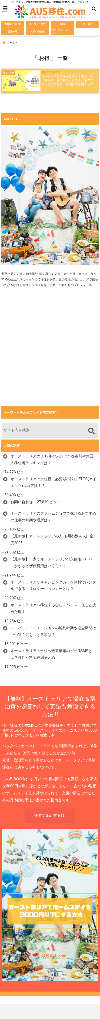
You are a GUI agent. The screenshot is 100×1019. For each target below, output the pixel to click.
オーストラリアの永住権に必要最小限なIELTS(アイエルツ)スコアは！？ (53, 482)
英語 (62, 24)
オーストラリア (37, 24)
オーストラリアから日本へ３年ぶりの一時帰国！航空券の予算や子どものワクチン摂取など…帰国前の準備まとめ (67, 80)
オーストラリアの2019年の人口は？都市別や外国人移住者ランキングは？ (51, 459)
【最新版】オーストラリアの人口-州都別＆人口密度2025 (51, 539)
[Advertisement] (50, 355)
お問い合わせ (37, 31)
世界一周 (12, 31)
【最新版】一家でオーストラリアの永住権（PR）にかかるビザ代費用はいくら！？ (52, 562)
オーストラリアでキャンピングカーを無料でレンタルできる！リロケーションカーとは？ (53, 585)
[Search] (91, 431)
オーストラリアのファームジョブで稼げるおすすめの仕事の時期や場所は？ (53, 516)
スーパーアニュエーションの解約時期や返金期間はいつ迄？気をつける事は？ (53, 631)
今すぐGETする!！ (50, 815)
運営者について (12, 24)
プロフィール (83, 285)
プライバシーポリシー (61, 31)
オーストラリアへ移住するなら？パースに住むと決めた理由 (53, 608)
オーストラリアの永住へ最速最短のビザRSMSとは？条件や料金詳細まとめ (51, 654)
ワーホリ (87, 24)
